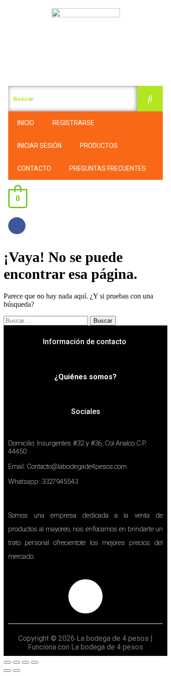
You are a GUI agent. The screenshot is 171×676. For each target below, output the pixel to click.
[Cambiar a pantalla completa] (25, 662)
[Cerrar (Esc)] (7, 662)
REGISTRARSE (73, 122)
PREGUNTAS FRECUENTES (107, 168)
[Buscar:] (47, 320)
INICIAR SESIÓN (39, 145)
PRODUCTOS (99, 145)
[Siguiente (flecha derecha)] (16, 670)
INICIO (25, 122)
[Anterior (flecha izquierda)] (7, 670)
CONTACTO (34, 168)
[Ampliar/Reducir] (34, 662)
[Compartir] (16, 662)
